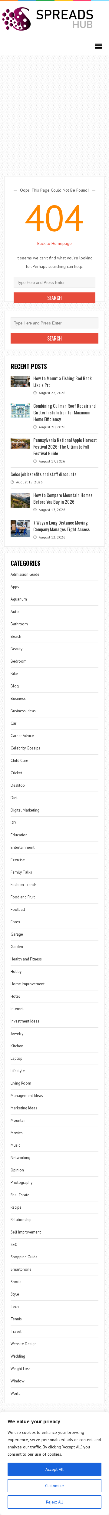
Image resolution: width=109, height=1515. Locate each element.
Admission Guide (25, 574)
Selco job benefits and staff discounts (43, 474)
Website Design (24, 1343)
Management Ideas (27, 1095)
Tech (15, 1306)
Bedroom (19, 661)
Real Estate (20, 1194)
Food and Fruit (23, 897)
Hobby (16, 971)
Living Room (21, 1083)
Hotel (15, 996)
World (16, 1393)
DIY (13, 822)
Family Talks (21, 872)
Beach (16, 636)
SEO (14, 1244)
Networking (20, 1157)
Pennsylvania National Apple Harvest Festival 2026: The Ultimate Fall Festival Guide (65, 446)
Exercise (18, 859)
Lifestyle (18, 1070)
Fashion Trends (24, 884)
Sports (16, 1281)
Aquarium (19, 599)
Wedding (18, 1356)
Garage (17, 934)
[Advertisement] (54, 112)
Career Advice (22, 735)
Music (15, 1145)
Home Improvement (28, 983)
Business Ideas (23, 710)
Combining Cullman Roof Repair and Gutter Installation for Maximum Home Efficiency (64, 412)
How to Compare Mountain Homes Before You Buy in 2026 (62, 498)
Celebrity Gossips (25, 748)
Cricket (16, 773)
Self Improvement (26, 1232)
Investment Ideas (25, 1021)
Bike (14, 673)
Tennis (16, 1319)
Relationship (21, 1219)
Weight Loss (21, 1368)
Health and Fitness (26, 959)
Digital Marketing (25, 810)
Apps (15, 586)
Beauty (16, 648)
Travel (16, 1331)
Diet (14, 797)
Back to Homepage (54, 243)
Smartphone (21, 1269)
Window (18, 1381)
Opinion (17, 1170)
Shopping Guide (24, 1257)
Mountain (19, 1120)
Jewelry (17, 1033)
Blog (15, 686)
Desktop (18, 785)
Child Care (19, 760)
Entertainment (23, 847)
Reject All (54, 1502)
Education (19, 835)
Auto (15, 611)
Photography (21, 1182)
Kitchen (17, 1046)
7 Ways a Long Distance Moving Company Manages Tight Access (61, 525)
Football (18, 909)
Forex (15, 921)
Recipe (16, 1207)
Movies (17, 1132)
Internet (17, 1008)
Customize (54, 1485)
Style (15, 1294)
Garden (17, 946)
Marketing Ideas (24, 1108)
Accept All (54, 1469)
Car (13, 723)
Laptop (16, 1058)
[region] (54, 1463)
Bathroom (19, 624)
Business (18, 698)
